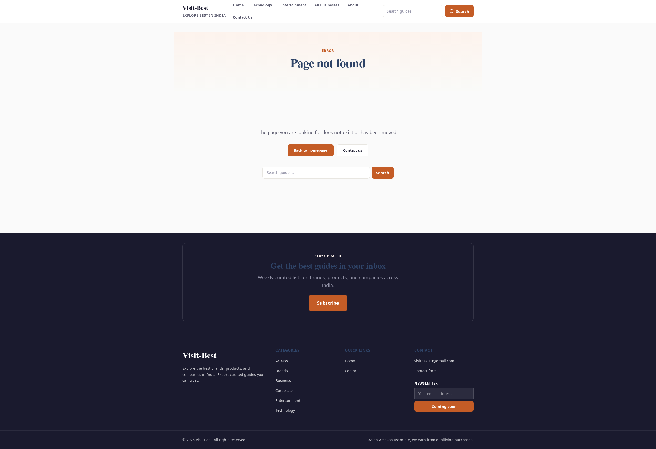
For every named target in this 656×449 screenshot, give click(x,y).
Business (283, 380)
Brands (281, 370)
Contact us (352, 150)
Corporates (284, 390)
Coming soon (444, 406)
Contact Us (242, 17)
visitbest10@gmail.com (434, 360)
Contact (351, 370)
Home (238, 5)
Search (382, 172)
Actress (281, 360)
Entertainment (293, 5)
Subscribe (328, 303)
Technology (262, 5)
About (352, 5)
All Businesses (326, 5)
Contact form (425, 370)
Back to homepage (310, 150)
